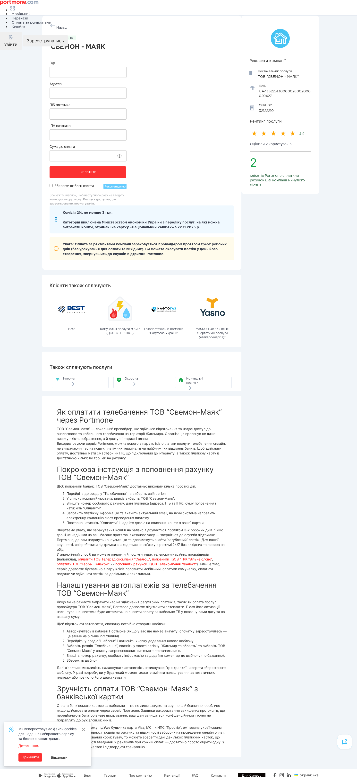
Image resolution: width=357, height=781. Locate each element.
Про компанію (140, 775)
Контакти (218, 775)
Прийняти (30, 757)
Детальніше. (28, 746)
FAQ (195, 775)
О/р (52, 63)
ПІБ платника (60, 105)
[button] (11, 41)
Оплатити (87, 172)
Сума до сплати (62, 146)
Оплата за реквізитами (31, 22)
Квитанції (171, 775)
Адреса (55, 84)
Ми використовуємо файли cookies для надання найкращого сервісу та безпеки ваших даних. (47, 734)
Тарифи (110, 775)
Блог (87, 775)
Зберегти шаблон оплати (74, 186)
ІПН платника (60, 126)
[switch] (51, 185)
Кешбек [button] (18, 27)
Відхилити (59, 757)
